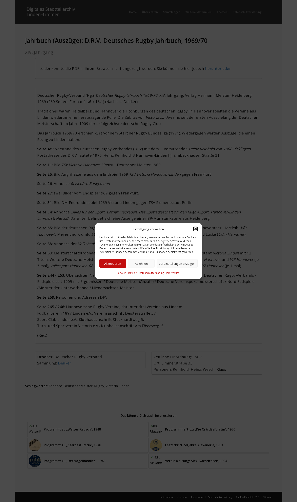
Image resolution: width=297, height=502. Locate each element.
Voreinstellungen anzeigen (177, 264)
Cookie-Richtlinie (127, 273)
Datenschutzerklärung (151, 273)
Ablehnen (141, 264)
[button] (196, 229)
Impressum (172, 273)
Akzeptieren (112, 264)
